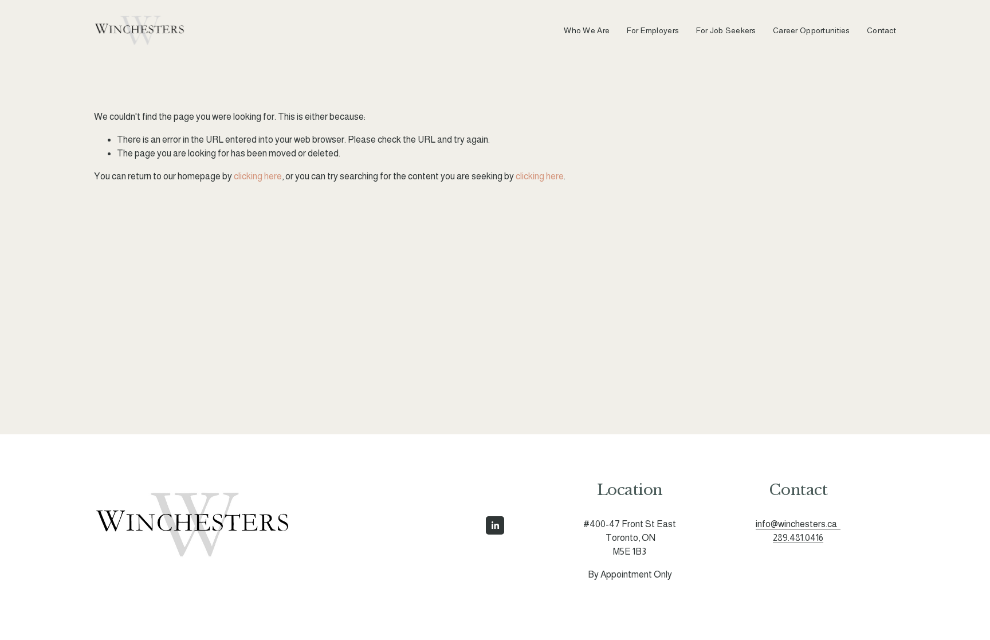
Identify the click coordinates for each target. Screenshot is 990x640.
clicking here (258, 176)
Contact (881, 30)
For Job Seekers (726, 30)
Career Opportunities (811, 30)
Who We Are (587, 30)
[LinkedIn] (495, 525)
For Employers (653, 30)
